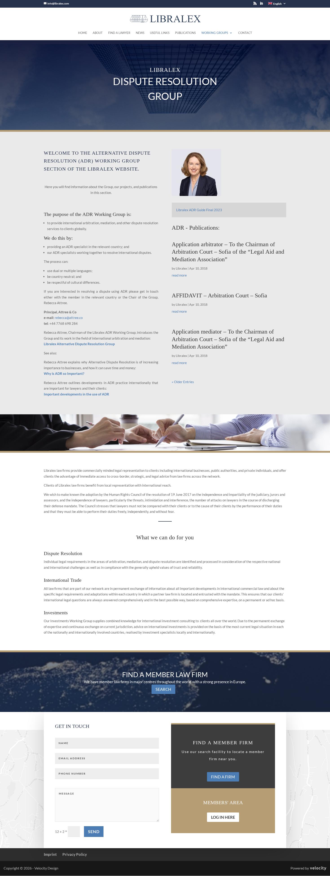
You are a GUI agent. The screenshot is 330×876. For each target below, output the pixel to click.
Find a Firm (223, 776)
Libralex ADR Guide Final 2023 (199, 210)
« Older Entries (183, 382)
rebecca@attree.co (69, 318)
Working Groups (214, 33)
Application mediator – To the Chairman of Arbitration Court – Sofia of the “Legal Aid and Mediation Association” (228, 339)
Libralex (181, 268)
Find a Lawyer (119, 33)
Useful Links (159, 33)
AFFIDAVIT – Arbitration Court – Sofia (219, 295)
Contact (245, 33)
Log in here (223, 817)
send (93, 831)
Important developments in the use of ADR (76, 394)
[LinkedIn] (261, 5)
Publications (185, 33)
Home (82, 33)
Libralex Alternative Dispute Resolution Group (79, 344)
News (140, 33)
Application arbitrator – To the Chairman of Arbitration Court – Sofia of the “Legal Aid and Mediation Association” (228, 252)
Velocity (318, 868)
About (98, 33)
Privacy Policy (74, 854)
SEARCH (163, 689)
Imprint (50, 854)
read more (179, 275)
